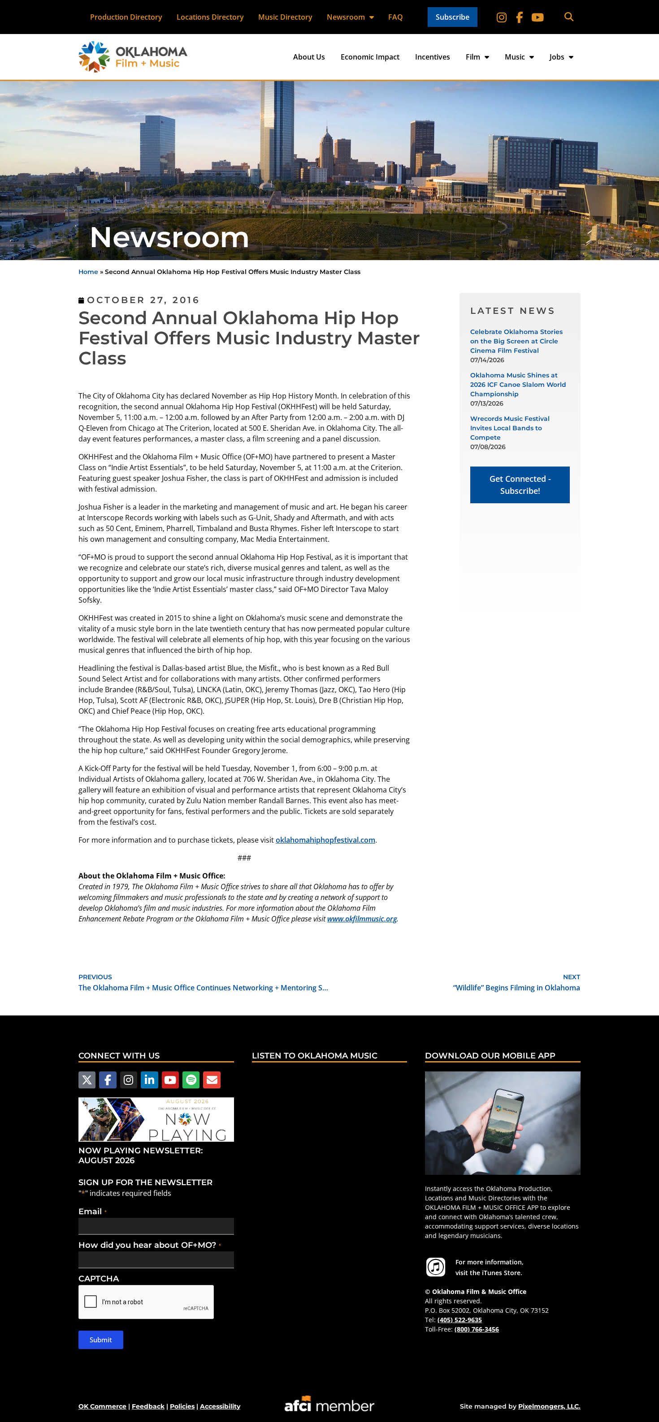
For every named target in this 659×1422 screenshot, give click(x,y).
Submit (101, 1339)
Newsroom (346, 17)
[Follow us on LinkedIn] (149, 1079)
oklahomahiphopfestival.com (325, 840)
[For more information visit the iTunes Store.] (436, 1267)
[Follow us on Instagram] (128, 1079)
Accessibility (220, 1406)
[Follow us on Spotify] (190, 1079)
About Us (309, 57)
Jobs (557, 57)
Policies (182, 1406)
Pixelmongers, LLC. (549, 1406)
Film (473, 57)
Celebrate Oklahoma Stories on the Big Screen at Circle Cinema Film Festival (516, 341)
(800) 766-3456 (477, 1329)
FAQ (395, 17)
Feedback (148, 1406)
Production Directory (126, 17)
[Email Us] (211, 1079)
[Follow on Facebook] (519, 17)
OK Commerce (102, 1406)
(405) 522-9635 (460, 1319)
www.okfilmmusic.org (362, 919)
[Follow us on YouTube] (170, 1079)
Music (515, 57)
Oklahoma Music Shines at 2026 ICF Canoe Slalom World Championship (518, 384)
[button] (569, 17)
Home (88, 272)
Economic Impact (370, 57)
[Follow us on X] (86, 1079)
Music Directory (285, 17)
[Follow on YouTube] (537, 17)
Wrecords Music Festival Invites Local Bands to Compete (510, 428)
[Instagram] (501, 17)
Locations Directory (210, 17)
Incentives (432, 57)
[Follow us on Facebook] (107, 1079)
